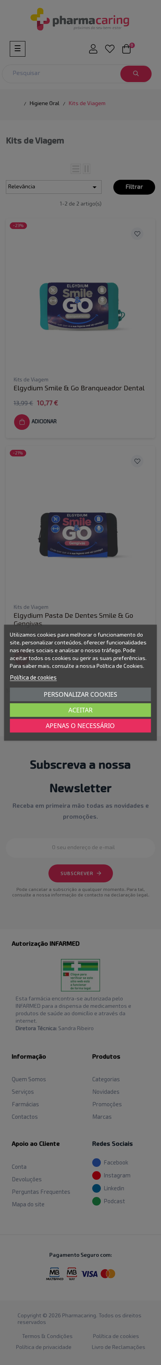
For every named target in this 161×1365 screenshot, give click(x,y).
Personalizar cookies (80, 694)
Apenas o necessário (80, 725)
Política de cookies (33, 677)
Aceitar (80, 709)
